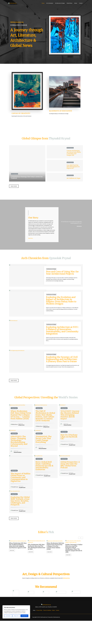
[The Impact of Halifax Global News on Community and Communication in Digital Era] (21, 461)
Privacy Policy (39, 610)
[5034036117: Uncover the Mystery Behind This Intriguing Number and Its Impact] (62, 404)
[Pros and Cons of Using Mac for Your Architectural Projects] (27, 271)
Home (43, 3)
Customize (8, 615)
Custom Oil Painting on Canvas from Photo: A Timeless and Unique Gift (74, 153)
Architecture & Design (60, 3)
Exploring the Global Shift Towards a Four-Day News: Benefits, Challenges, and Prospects (20, 501)
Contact (81, 3)
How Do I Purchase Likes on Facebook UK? (69, 437)
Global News (69, 3)
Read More (12, 550)
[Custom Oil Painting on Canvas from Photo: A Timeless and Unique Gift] (56, 151)
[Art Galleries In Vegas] (56, 177)
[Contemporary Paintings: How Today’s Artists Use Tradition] (27, 163)
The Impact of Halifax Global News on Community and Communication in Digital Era (20, 477)
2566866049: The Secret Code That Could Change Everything (44, 439)
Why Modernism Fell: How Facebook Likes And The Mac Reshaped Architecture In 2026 (36, 547)
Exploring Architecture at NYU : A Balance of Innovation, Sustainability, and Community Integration (62, 330)
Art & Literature (49, 3)
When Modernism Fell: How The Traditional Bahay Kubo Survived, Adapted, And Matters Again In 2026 (18, 545)
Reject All (16, 615)
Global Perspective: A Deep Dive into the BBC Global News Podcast (70, 465)
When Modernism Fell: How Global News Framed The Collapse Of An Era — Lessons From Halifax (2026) (21, 415)
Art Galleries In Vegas (73, 178)
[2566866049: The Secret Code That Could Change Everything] (37, 430)
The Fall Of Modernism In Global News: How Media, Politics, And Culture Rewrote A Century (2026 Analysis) (45, 416)
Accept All (24, 615)
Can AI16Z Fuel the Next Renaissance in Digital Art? (73, 166)
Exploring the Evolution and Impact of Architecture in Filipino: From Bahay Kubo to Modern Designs (61, 300)
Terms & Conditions (47, 610)
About (75, 3)
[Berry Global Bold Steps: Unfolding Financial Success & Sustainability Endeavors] (38, 455)
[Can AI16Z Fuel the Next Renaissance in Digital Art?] (56, 166)
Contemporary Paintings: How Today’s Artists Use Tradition (27, 177)
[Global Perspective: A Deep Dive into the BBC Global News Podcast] (64, 455)
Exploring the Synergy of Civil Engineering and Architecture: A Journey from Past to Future (62, 359)
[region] (16, 611)
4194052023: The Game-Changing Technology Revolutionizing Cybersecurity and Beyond (19, 441)
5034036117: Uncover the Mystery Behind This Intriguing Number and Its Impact (70, 415)
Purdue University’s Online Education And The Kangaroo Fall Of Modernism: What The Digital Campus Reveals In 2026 (73, 548)
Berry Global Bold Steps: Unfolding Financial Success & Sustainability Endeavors (44, 466)
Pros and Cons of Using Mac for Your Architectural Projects (62, 272)
